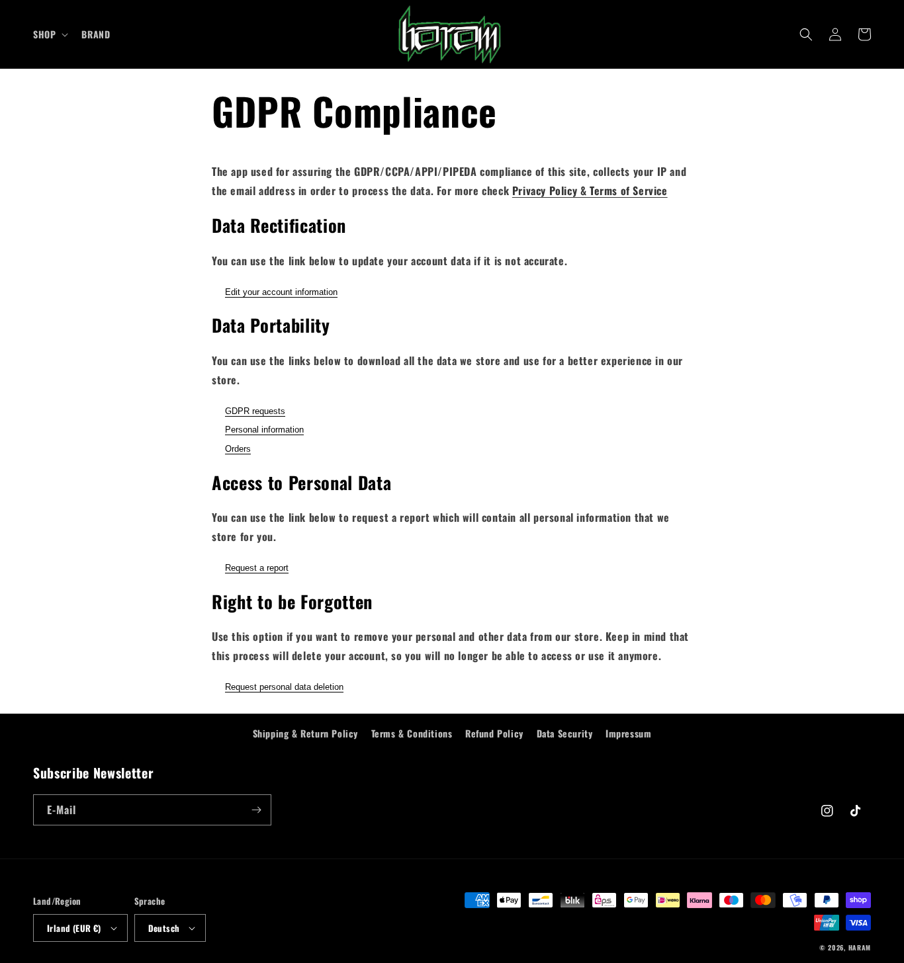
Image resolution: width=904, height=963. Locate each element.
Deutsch (164, 928)
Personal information (264, 430)
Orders (238, 449)
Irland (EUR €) (74, 928)
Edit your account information (281, 292)
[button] (49, 34)
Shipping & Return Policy (305, 733)
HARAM (860, 947)
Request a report (257, 568)
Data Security (565, 733)
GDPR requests (255, 411)
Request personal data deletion (284, 687)
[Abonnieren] (256, 809)
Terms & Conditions (412, 733)
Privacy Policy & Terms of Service (590, 190)
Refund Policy (494, 733)
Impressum (628, 733)
